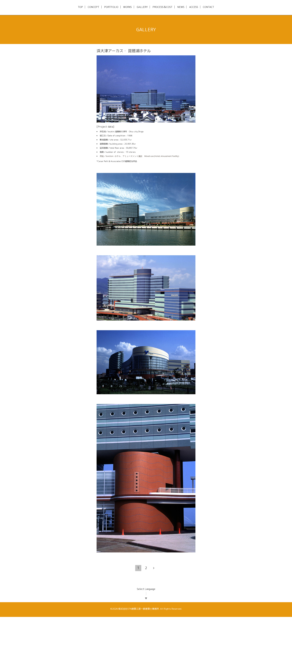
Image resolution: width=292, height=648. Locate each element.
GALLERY (142, 7)
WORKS (127, 7)
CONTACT (208, 7)
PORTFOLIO (111, 7)
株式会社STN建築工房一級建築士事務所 (138, 608)
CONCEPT (93, 7)
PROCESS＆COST (162, 7)
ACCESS (193, 7)
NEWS (180, 7)
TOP (80, 7)
